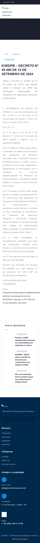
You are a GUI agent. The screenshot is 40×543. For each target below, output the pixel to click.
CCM (6, 54)
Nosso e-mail (6, 485)
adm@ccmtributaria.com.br (14, 488)
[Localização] (4, 496)
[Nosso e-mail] (4, 479)
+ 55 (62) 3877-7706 (12, 523)
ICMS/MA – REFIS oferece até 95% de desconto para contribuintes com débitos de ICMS (22, 360)
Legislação (16, 54)
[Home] (5, 406)
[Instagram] (4, 514)
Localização (6, 501)
